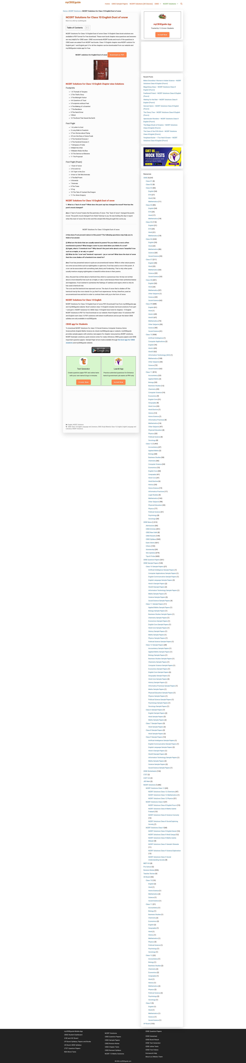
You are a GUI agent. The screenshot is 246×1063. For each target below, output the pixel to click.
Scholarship (150, 549)
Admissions (150, 526)
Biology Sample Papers (156, 611)
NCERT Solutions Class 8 (155, 802)
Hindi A (150, 314)
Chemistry (152, 389)
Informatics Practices (156, 420)
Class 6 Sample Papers (154, 710)
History (151, 413)
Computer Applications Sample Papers (162, 573)
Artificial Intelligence (155, 338)
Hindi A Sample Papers (156, 584)
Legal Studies (153, 495)
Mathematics (153, 201)
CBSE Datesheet (151, 1036)
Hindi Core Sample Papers (157, 628)
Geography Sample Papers (157, 676)
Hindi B (150, 317)
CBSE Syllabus (151, 539)
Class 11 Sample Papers (154, 604)
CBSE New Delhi (151, 532)
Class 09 (149, 304)
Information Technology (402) (159, 355)
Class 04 (149, 205)
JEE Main (146, 781)
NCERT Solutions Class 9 (155, 828)
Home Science (153, 416)
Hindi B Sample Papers (156, 587)
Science (151, 253)
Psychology (152, 515)
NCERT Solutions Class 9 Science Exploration (164, 851)
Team (161, 1057)
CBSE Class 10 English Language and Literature (82, 427)
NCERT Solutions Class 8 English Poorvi (162, 805)
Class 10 (114, 427)
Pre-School (147, 867)
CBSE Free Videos (151, 1050)
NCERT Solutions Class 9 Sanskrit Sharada (163, 844)
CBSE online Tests (151, 1046)
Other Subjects (153, 294)
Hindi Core (152, 406)
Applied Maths (153, 379)
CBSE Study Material (104, 427)
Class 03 (149, 188)
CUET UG (146, 778)
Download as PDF (117, 55)
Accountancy (153, 375)
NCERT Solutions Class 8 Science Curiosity (163, 815)
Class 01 (149, 181)
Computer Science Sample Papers (160, 665)
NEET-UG (146, 863)
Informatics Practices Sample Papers (161, 686)
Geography (152, 403)
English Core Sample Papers (158, 624)
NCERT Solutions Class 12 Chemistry (161, 792)
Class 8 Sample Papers (154, 730)
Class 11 (149, 372)
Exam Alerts (150, 543)
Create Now (84, 382)
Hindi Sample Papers (155, 717)
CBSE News (147, 522)
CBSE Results (150, 536)
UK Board (146, 877)
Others (148, 546)
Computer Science (155, 392)
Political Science (154, 437)
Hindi (150, 198)
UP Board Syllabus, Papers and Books (77, 1041)
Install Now (118, 382)
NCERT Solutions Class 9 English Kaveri (162, 831)
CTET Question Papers (72, 1048)
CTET (145, 775)
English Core (152, 399)
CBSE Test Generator (153, 1043)
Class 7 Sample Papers (154, 723)
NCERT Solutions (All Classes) (141, 4)
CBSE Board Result (152, 1040)
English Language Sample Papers (160, 580)
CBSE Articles (151, 529)
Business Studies (154, 386)
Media (155, 1057)
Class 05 (149, 222)
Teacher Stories (149, 874)
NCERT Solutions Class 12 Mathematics (162, 795)
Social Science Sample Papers (159, 601)
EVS (149, 195)
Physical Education (155, 430)
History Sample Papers (156, 631)
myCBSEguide (73, 2)
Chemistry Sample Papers (157, 618)
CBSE (157, 4)
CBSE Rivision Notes (112, 1043)
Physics (151, 433)
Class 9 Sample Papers (154, 737)
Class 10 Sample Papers (154, 566)
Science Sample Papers (156, 597)
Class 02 (149, 184)
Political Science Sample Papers (159, 642)
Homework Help (151, 1053)
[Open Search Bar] (181, 4)
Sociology (152, 440)
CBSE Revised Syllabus (113, 1050)
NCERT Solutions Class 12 (155, 788)
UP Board (146, 1024)
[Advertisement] (101, 407)
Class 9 (148, 1003)
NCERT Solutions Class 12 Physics (160, 798)
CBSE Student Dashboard (73, 1035)
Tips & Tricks (150, 556)
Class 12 (149, 444)
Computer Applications (156, 341)
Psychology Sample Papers (158, 703)
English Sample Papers (156, 713)
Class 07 (149, 259)
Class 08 (149, 280)
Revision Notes (148, 870)
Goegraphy (152, 474)
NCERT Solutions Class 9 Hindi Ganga (161, 835)
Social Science (153, 256)
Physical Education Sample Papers (160, 693)
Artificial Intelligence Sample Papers (161, 570)
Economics (152, 396)
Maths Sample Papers (156, 594)
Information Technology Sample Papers (162, 590)
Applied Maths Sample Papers (159, 607)
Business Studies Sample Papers (160, 614)
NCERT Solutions (169, 4)
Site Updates (150, 553)
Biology (151, 382)
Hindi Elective (153, 410)
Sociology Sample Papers (157, 706)
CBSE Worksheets (149, 771)
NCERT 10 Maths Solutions (114, 1054)
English (70, 424)
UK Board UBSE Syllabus (72, 1045)
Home (107, 4)
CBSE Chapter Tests (112, 1047)
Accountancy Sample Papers (158, 648)
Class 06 (149, 239)
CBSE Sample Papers (120, 4)
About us (148, 1057)
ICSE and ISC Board (71, 1038)
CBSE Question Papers (151, 560)
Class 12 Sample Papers (154, 645)
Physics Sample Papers (156, 638)
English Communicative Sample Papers (162, 577)
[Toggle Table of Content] (86, 27)
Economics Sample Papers (158, 621)
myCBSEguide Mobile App (73, 1031)
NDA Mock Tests (70, 1052)
